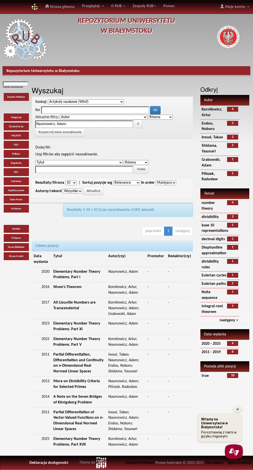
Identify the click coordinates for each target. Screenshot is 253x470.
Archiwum (16, 208)
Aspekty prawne (16, 190)
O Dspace (16, 238)
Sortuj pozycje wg (97, 183)
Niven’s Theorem (67, 287)
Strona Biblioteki (16, 247)
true (205, 376)
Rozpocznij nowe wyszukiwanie (60, 132)
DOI (16, 172)
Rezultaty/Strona (49, 183)
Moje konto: (235, 7)
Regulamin (16, 163)
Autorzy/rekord (48, 191)
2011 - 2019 (211, 352)
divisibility (210, 217)
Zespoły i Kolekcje (16, 97)
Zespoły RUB (143, 6)
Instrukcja (16, 181)
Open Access (16, 199)
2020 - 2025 (211, 344)
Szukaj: (41, 102)
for (37, 110)
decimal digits (213, 239)
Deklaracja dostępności (48, 463)
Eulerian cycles (214, 275)
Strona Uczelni (16, 256)
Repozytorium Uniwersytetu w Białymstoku (43, 71)
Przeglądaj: (91, 6)
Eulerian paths (214, 284)
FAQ (16, 145)
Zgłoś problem (240, 463)
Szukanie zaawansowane (13, 87)
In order (148, 183)
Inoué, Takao (212, 137)
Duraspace (214, 463)
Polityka (16, 154)
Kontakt (16, 229)
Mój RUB (16, 135)
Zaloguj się (16, 117)
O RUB (117, 6)
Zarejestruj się (16, 126)
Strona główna (62, 7)
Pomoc (169, 6)
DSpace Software (140, 463)
